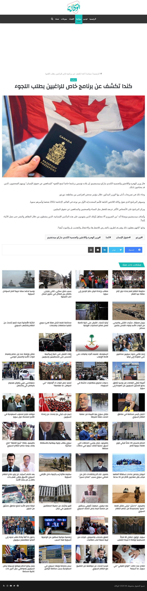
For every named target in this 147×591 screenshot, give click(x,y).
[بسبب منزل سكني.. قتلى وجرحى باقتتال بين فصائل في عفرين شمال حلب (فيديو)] (55, 279)
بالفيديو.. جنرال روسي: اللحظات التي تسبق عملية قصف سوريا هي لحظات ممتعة (92, 445)
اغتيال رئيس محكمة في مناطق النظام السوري (131, 415)
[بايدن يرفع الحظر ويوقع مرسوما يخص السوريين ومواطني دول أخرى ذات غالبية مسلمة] (18, 554)
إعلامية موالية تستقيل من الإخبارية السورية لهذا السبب (56, 538)
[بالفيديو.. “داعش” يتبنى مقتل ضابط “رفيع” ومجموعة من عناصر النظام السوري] (128, 494)
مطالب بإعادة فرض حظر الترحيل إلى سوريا (93, 292)
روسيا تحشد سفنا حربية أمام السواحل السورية (19, 292)
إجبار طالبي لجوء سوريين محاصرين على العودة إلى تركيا (130, 355)
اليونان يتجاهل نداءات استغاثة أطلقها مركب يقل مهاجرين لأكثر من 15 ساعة (129, 475)
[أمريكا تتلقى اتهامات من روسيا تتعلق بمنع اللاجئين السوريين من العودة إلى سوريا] (128, 371)
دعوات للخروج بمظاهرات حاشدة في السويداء (92, 384)
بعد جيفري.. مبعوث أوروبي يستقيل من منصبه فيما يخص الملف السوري (92, 507)
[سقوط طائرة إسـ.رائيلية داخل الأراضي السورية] (55, 462)
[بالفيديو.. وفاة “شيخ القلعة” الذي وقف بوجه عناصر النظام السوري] (18, 431)
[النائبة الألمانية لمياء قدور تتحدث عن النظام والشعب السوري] (18, 311)
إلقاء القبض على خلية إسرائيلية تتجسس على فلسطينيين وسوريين (56, 355)
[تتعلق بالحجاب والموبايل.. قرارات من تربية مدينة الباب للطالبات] (92, 525)
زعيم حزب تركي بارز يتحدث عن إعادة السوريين (56, 415)
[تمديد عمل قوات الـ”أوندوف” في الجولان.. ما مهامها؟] (55, 371)
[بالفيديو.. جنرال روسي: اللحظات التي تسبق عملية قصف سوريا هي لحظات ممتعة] (92, 431)
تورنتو (138, 237)
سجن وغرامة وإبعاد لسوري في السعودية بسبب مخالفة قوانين (57, 567)
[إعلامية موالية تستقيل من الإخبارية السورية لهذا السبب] (55, 525)
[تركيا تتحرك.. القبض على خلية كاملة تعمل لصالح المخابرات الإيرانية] (92, 311)
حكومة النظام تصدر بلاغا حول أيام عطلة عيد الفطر (130, 292)
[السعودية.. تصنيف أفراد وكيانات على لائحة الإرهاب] (92, 342)
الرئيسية (92, 19)
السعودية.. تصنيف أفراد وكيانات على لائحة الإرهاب (92, 355)
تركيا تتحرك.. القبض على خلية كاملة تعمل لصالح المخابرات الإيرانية (93, 324)
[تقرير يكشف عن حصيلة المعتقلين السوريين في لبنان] (55, 494)
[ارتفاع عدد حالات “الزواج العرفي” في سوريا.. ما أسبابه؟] (128, 554)
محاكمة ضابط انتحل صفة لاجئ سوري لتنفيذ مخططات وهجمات (55, 324)
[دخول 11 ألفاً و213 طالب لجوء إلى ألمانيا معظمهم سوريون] (18, 525)
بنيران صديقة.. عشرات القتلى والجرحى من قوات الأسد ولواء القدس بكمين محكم (129, 325)
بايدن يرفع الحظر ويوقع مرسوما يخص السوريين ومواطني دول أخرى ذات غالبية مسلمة (19, 568)
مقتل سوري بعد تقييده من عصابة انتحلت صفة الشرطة (93, 415)
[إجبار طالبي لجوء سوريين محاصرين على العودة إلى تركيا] (128, 342)
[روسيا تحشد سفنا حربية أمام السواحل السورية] (18, 279)
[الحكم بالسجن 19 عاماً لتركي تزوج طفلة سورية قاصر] (128, 431)
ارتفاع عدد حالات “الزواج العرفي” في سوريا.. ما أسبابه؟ (129, 567)
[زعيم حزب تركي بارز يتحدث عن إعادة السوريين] (55, 402)
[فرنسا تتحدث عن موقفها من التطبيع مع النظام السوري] (92, 554)
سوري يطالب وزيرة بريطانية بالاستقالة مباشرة (55, 444)
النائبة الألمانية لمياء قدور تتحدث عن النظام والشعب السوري (19, 324)
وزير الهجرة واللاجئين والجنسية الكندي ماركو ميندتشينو (73, 237)
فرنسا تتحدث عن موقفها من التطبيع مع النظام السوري (92, 567)
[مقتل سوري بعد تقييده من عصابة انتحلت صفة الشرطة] (92, 402)
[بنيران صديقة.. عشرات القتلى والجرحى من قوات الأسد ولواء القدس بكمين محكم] (128, 311)
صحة (57, 19)
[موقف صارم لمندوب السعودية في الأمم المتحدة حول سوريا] (18, 402)
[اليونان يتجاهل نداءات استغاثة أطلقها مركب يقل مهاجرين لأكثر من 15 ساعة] (128, 462)
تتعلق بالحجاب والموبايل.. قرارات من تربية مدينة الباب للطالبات (92, 538)
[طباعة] (91, 250)
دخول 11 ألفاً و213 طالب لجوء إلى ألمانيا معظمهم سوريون (20, 538)
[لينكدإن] (105, 250)
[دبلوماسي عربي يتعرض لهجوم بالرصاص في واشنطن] (18, 371)
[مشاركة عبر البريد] (98, 250)
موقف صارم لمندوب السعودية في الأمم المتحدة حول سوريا (19, 415)
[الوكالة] (73, 7)
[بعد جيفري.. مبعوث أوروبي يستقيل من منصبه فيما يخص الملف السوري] (92, 494)
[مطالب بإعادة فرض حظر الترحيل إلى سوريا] (92, 279)
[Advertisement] (73, 48)
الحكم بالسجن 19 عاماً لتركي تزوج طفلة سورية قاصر (130, 444)
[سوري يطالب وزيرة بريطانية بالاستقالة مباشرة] (55, 431)
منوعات (64, 19)
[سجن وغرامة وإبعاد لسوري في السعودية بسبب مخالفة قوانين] (55, 554)
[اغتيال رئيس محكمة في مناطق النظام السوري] (128, 402)
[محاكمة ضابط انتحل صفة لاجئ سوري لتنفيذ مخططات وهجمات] (55, 311)
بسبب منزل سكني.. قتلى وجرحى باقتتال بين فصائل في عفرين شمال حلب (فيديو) (56, 294)
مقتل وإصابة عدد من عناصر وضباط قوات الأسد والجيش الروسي (20, 355)
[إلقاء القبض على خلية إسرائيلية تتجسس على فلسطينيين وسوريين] (55, 342)
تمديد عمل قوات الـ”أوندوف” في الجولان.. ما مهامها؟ (57, 384)
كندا (107, 237)
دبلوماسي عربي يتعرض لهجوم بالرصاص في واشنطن (21, 384)
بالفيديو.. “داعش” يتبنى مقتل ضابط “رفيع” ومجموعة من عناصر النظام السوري (129, 508)
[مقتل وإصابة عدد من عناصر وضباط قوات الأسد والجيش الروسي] (18, 342)
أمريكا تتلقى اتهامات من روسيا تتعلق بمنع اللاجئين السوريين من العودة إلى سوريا (129, 385)
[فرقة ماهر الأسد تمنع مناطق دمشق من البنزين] (18, 494)
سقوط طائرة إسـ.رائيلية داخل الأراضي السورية (55, 475)
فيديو (85, 19)
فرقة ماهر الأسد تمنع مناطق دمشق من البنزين (19, 507)
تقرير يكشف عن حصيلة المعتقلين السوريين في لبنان (57, 507)
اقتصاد (71, 19)
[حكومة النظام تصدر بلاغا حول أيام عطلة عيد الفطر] (128, 279)
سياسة (78, 19)
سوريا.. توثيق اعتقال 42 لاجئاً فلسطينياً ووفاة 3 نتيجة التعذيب (131, 538)
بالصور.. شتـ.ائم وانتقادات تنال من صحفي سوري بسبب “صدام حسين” (93, 475)
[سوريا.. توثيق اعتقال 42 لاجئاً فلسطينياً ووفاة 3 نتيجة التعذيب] (128, 525)
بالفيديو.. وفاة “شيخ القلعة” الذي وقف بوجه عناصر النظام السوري (20, 444)
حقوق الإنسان (122, 237)
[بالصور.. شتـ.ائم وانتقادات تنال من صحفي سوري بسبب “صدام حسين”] (92, 462)
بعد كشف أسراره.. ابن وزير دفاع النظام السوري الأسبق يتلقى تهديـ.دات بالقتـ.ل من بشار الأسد (18, 477)
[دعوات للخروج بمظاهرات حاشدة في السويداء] (92, 371)
